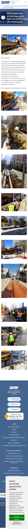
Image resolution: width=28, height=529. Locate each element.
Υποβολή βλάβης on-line (14, 453)
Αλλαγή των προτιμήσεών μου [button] (17, 523)
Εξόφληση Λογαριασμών (14, 470)
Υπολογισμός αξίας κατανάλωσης (14, 456)
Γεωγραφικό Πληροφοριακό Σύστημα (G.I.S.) (14, 445)
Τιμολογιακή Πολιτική (14, 434)
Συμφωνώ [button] (17, 516)
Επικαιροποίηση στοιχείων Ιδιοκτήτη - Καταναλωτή (14, 462)
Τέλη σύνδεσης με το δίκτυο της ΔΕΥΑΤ (14, 473)
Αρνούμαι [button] (16, 519)
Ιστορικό (14, 429)
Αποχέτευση (14, 440)
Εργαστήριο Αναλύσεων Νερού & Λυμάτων (14, 437)
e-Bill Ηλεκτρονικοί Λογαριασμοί (14, 458)
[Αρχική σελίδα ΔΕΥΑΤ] (5, 2)
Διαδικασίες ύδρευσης (14, 476)
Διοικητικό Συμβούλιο (14, 426)
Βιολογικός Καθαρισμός (14, 443)
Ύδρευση (14, 432)
